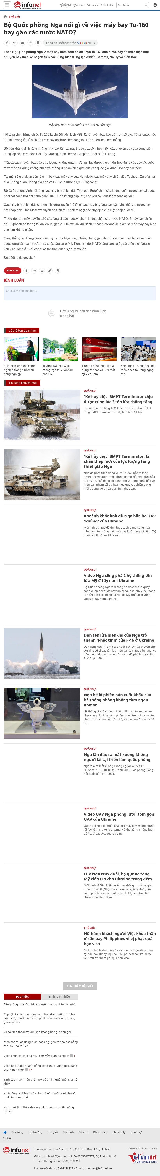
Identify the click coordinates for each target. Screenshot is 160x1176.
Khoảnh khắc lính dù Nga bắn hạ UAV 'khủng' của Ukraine (120, 518)
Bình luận (12, 270)
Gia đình (68, 1132)
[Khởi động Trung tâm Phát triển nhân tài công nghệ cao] (138, 349)
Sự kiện (7, 1138)
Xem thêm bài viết (80, 986)
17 (30, 1069)
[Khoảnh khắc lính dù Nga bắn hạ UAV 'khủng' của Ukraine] (42, 534)
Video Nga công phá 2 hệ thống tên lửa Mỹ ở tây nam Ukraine (118, 578)
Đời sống (17, 1132)
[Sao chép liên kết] (30, 43)
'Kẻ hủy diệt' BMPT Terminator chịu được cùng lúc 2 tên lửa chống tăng (118, 399)
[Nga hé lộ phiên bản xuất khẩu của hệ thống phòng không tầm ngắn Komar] (42, 713)
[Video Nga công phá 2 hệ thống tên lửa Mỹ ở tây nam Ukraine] (42, 593)
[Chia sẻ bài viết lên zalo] (15, 43)
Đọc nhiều (22, 996)
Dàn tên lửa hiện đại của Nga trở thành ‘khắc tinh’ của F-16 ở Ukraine (119, 637)
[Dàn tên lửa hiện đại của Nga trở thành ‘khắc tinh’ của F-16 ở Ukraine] (42, 653)
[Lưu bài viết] (38, 43)
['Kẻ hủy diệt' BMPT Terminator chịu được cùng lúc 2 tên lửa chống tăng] (42, 415)
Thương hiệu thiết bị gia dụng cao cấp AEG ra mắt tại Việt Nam (98, 370)
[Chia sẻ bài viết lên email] (22, 43)
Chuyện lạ (118, 1132)
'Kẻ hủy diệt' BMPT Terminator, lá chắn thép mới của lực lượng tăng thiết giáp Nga (117, 461)
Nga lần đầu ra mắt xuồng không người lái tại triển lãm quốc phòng (117, 757)
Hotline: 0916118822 (102, 5)
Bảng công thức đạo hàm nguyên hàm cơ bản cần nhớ (40, 1004)
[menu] (7, 5)
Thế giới (14, 16)
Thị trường (35, 1132)
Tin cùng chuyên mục (23, 383)
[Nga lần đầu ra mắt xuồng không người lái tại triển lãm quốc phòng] (42, 773)
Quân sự (90, 391)
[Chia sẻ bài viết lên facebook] (7, 43)
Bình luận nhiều (59, 996)
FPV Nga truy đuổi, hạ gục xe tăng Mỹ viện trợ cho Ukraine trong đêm (118, 876)
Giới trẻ (83, 1132)
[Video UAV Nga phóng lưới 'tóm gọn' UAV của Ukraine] (42, 832)
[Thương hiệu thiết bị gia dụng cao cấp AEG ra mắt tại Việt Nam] (99, 349)
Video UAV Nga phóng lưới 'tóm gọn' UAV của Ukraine (120, 816)
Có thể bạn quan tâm (22, 330)
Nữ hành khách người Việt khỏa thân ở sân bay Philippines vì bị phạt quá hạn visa (120, 938)
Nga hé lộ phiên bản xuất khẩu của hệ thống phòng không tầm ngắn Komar (117, 700)
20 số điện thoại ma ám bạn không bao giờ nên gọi (37, 1032)
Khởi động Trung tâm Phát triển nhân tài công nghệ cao (138, 370)
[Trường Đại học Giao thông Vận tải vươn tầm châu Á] (60, 349)
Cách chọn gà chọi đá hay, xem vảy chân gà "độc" (36, 1056)
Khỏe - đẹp (100, 1132)
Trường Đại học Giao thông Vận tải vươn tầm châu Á (58, 370)
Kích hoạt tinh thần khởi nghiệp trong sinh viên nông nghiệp (20, 370)
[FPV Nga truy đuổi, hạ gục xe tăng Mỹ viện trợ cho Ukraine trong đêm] (42, 892)
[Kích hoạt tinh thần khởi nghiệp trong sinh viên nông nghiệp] (21, 349)
